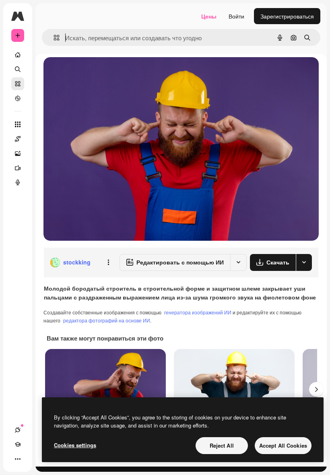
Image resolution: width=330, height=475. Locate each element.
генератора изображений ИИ (197, 312)
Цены (209, 16)
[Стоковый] (17, 83)
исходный (97, 72)
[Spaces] (17, 138)
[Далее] (316, 389)
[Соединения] (17, 429)
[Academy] (17, 444)
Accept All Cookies (283, 445)
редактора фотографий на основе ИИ (106, 320)
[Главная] (17, 54)
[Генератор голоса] (17, 182)
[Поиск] (17, 69)
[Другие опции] (108, 262)
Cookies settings (75, 445)
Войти (236, 16)
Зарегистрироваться (287, 16)
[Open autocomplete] (53, 38)
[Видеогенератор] (17, 167)
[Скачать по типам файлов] (304, 262)
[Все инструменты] (17, 124)
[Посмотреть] (17, 98)
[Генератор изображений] (17, 153)
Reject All (222, 445)
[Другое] (17, 458)
